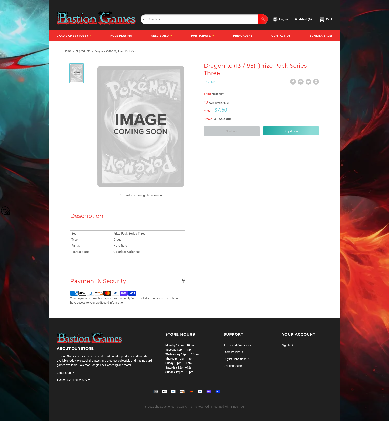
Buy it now (291, 131)
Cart (329, 19)
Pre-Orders (243, 35)
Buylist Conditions (235, 359)
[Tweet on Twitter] (308, 82)
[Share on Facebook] (293, 82)
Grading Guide (233, 365)
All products (82, 51)
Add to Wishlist (219, 102)
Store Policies (232, 352)
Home (67, 51)
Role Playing (121, 35)
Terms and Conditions (237, 345)
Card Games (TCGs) (73, 35)
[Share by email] (316, 82)
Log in (283, 19)
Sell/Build (160, 35)
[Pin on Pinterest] (301, 82)
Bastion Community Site (72, 379)
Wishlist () (303, 19)
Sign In (286, 345)
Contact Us (281, 35)
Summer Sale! (321, 35)
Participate (201, 35)
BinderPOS (237, 406)
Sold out (232, 131)
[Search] (263, 19)
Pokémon (211, 82)
